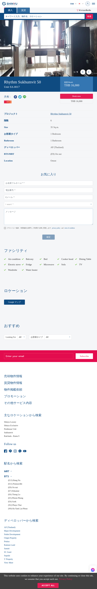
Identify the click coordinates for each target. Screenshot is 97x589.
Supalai (7, 556)
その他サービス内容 (18, 402)
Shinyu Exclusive (11, 426)
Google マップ (14, 302)
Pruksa (6, 541)
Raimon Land (9, 545)
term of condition (70, 228)
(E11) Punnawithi (15, 484)
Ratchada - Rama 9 (11, 436)
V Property (8, 559)
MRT (6, 471)
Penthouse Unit (10, 429)
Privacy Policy (65, 579)
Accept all (48, 585)
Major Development (12, 531)
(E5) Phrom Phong (15, 498)
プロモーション (15, 396)
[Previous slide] (82, 72)
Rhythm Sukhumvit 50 (61, 114)
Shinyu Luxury (10, 422)
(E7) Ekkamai (13, 491)
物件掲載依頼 (13, 389)
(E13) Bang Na (14, 480)
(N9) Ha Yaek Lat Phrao (18, 509)
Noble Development (12, 534)
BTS (6, 476)
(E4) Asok (12, 502)
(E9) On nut (13, 487)
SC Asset (7, 552)
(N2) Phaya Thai (14, 505)
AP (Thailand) (9, 527)
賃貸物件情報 (13, 382)
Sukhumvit (8, 433)
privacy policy (56, 228)
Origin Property (10, 538)
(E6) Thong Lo (14, 495)
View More (8, 563)
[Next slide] (88, 72)
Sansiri (6, 549)
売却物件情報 (13, 376)
